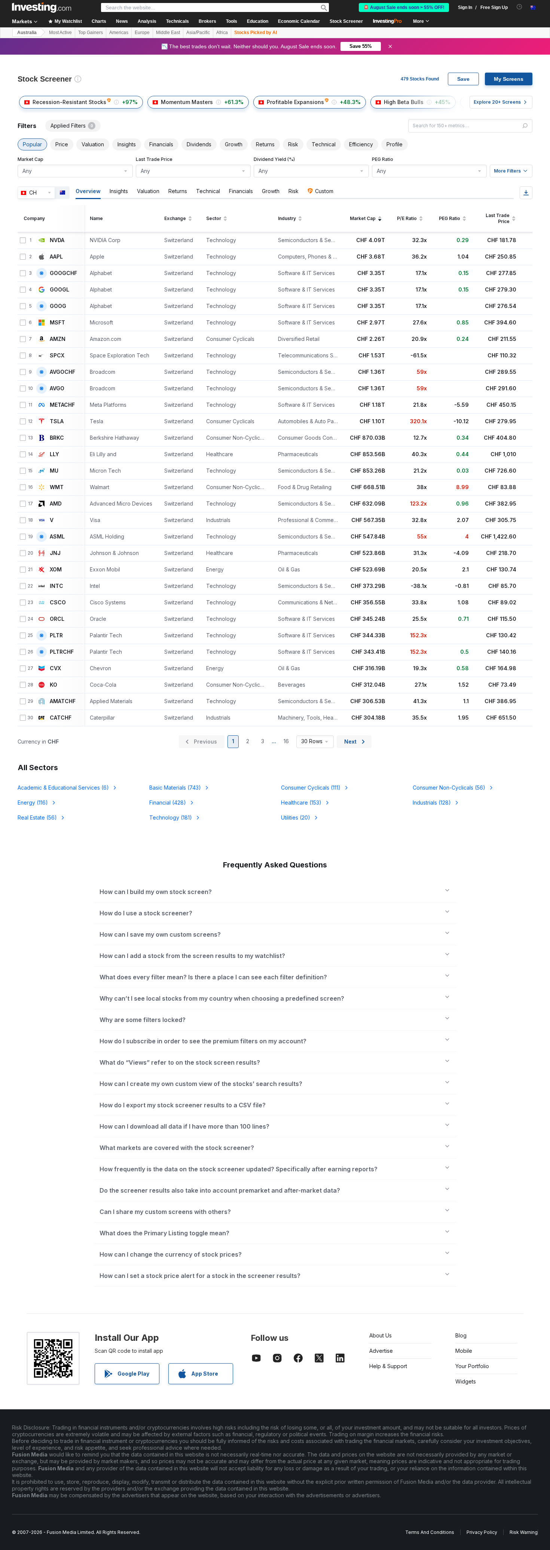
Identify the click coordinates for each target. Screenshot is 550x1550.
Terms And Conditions (429, 1532)
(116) (33, 802)
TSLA (57, 421)
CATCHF (60, 717)
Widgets (465, 1381)
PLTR (56, 635)
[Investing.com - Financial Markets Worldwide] (41, 7)
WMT (57, 487)
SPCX (57, 355)
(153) (301, 802)
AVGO (57, 388)
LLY (54, 454)
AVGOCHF (62, 372)
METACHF (62, 405)
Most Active (60, 32)
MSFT (57, 322)
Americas (118, 32)
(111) (310, 787)
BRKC (57, 437)
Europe (142, 32)
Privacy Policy (482, 1532)
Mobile (463, 1351)
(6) (63, 787)
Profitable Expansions (295, 102)
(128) (432, 802)
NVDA (57, 240)
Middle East (168, 32)
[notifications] (519, 6)
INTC (56, 586)
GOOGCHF (63, 273)
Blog (461, 1335)
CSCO (58, 602)
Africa (222, 32)
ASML (57, 536)
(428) (167, 802)
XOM (56, 569)
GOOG (58, 306)
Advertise (381, 1351)
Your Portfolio (472, 1366)
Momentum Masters (187, 102)
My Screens (508, 79)
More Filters (507, 171)
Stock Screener (346, 21)
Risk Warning (524, 1532)
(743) (175, 787)
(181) (170, 817)
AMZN (57, 339)
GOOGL (59, 289)
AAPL (56, 256)
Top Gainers (90, 32)
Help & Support (388, 1366)
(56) (449, 787)
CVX (55, 668)
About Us (380, 1335)
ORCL (57, 619)
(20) (295, 817)
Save (463, 79)
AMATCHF (63, 701)
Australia (27, 32)
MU (54, 470)
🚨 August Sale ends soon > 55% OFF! (403, 7)
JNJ (55, 553)
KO (53, 684)
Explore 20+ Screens (497, 102)
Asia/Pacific (198, 32)
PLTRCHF (62, 652)
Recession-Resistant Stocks (69, 102)
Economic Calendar (299, 21)
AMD (56, 503)
